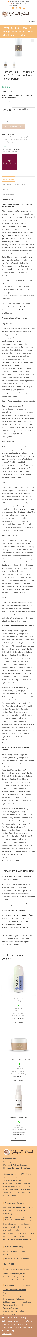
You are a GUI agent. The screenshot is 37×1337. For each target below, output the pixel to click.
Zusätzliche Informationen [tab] (14, 184)
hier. (19, 945)
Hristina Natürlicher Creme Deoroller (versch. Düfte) (18, 1000)
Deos (19, 137)
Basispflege (19, 139)
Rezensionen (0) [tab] (9, 194)
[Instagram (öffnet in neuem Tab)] (16, 8)
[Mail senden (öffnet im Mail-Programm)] (24, 8)
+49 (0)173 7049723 (12, 6)
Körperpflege (26, 137)
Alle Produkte (14, 137)
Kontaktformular (14, 924)
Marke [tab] (5, 189)
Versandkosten (16, 149)
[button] (32, 40)
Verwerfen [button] (7, 1334)
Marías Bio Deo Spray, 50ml (18, 1117)
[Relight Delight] (9, 162)
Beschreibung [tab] (8, 179)
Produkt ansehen (18, 1022)
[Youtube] (12, 1264)
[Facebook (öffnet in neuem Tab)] (13, 8)
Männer (26, 139)
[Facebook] (5, 1264)
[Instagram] (9, 1264)
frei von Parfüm (19, 142)
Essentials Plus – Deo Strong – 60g (18, 1059)
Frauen (13, 139)
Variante (7, 110)
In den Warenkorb (13, 126)
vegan (12, 142)
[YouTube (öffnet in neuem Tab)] (20, 8)
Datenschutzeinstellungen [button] (13, 1299)
